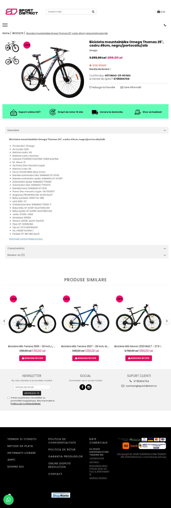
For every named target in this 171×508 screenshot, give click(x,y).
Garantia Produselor (65, 456)
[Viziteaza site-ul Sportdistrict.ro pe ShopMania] (60, 495)
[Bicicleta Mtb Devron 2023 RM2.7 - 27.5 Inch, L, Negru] (139, 318)
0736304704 (141, 381)
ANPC (12, 459)
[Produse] (5, 26)
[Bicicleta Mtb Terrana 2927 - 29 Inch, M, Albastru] (85, 318)
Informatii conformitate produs (25, 239)
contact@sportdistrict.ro (141, 386)
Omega (93, 50)
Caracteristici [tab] (16, 248)
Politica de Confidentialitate (26, 403)
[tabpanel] (52, 71)
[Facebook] (82, 387)
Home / (7, 33)
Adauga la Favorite (103, 87)
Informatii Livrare (22, 453)
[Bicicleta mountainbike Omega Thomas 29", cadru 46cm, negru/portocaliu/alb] (52, 71)
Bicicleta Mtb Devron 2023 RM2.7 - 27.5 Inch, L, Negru (139, 346)
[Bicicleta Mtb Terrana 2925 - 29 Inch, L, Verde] (32, 318)
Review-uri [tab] (16, 255)
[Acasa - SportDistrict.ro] (21, 11)
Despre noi (16, 466)
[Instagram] (89, 387)
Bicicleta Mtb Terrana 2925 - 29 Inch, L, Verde (32, 346)
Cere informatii (132, 87)
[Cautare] (93, 12)
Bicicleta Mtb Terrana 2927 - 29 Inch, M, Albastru (86, 346)
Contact (55, 474)
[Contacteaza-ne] (165, 25)
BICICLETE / (19, 33)
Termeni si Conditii (22, 439)
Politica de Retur (62, 449)
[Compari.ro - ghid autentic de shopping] (85, 495)
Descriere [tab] (13, 130)
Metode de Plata (20, 446)
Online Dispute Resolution (59, 465)
